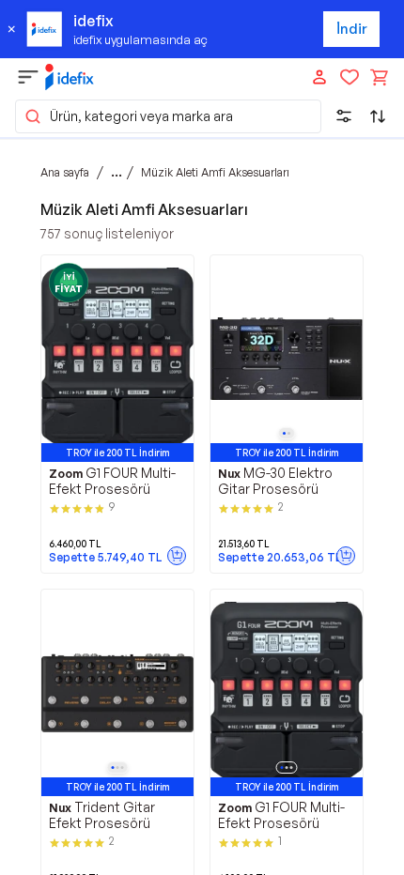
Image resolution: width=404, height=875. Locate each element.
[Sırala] (377, 116)
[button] (168, 116)
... (116, 171)
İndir (351, 29)
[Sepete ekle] (176, 555)
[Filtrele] (344, 116)
